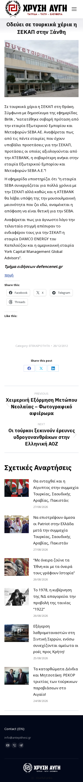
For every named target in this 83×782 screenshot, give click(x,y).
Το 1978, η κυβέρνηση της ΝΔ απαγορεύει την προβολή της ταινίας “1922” (54, 599)
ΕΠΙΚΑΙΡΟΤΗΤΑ (39, 346)
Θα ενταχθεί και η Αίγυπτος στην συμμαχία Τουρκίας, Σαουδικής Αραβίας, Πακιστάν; (56, 490)
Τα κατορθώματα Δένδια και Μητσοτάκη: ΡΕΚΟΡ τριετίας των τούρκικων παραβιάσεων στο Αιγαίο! (55, 681)
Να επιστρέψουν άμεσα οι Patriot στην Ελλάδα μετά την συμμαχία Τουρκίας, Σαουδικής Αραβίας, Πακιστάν (54, 530)
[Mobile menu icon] (74, 9)
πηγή (9, 275)
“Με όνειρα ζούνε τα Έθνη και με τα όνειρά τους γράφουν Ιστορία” (54, 566)
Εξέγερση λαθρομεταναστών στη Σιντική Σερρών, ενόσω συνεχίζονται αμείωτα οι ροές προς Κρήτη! (55, 639)
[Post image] (16, 488)
